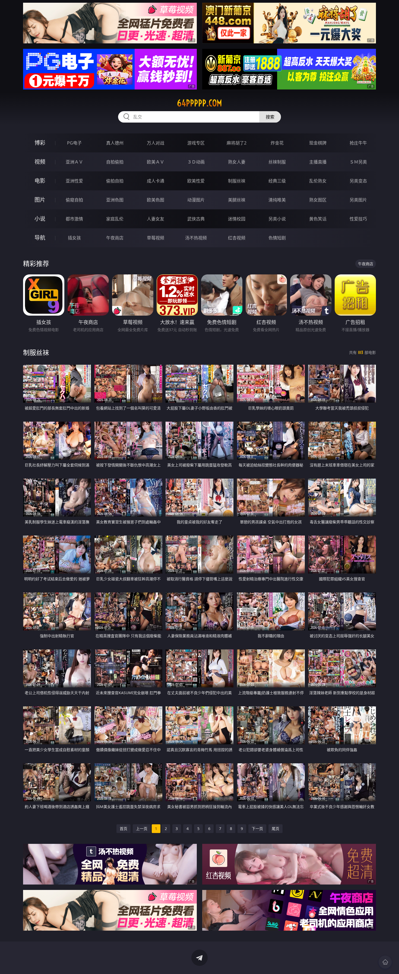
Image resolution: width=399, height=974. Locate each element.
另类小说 (277, 219)
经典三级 (277, 181)
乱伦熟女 (318, 181)
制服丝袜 (236, 181)
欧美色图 (155, 200)
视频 (39, 161)
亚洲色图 (114, 200)
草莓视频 (155, 238)
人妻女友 (155, 219)
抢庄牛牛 (358, 143)
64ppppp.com (199, 103)
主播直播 (318, 162)
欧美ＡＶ (155, 162)
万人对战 (155, 143)
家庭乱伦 (114, 219)
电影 (39, 180)
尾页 (275, 828)
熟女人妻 (236, 162)
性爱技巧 (358, 219)
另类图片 (358, 200)
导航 (39, 237)
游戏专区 (196, 143)
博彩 (39, 142)
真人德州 (114, 143)
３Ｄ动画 (196, 162)
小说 (39, 218)
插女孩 (74, 238)
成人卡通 (155, 181)
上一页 (141, 828)
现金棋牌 (318, 143)
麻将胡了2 (236, 143)
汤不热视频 (196, 238)
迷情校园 (236, 219)
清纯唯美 (277, 200)
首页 (123, 828)
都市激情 (74, 219)
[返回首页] (385, 962)
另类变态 (358, 181)
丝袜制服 (277, 162)
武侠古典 (196, 219)
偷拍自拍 (114, 181)
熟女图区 (318, 200)
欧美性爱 (196, 181)
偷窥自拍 (74, 200)
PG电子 (74, 143)
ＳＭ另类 (358, 162)
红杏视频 (236, 238)
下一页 (257, 828)
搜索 (270, 117)
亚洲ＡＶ (74, 162)
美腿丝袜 (236, 200)
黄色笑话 (318, 219)
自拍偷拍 (114, 162)
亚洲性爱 (74, 181)
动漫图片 (196, 200)
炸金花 (277, 143)
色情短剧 (277, 238)
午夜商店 (114, 238)
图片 (39, 199)
